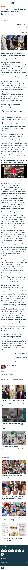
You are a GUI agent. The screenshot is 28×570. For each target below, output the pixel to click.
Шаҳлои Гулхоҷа (5, 18)
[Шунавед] (7, 568)
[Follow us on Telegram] (19, 550)
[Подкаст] (2, 554)
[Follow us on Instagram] (12, 550)
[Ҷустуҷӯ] (24, 568)
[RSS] (23, 550)
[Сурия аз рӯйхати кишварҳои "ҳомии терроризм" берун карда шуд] (14, 392)
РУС (19, 568)
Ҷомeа (3, 6)
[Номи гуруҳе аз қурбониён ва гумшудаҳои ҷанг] (14, 529)
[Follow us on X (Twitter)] (16, 550)
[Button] (21, 24)
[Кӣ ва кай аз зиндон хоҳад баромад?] (14, 467)
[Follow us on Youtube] (9, 550)
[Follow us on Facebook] (5, 550)
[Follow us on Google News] (2, 550)
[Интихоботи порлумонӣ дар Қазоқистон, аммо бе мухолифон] (14, 415)
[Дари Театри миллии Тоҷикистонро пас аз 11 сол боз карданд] (14, 438)
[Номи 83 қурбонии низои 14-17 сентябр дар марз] (14, 509)
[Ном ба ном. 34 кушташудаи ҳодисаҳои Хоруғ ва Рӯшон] (14, 488)
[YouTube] (13, 568)
